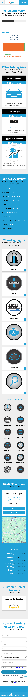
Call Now (23, 2)
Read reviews (14, 612)
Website (14, 508)
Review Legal (16, 682)
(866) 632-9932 (21, 15)
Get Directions (14, 512)
